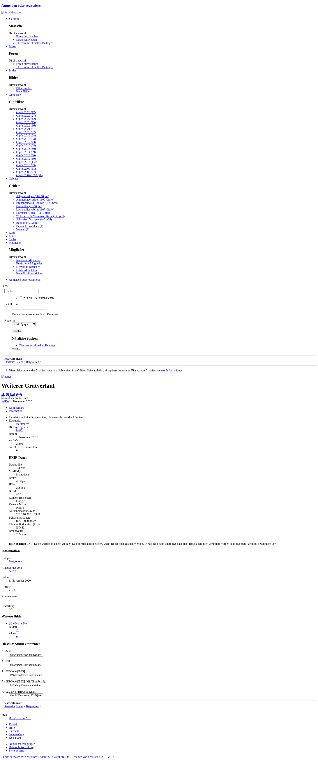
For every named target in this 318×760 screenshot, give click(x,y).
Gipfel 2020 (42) (26, 132)
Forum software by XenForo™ (35, 756)
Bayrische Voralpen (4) (29, 226)
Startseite (14, 18)
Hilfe (12, 727)
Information (15, 411)
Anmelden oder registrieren (22, 5)
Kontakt (13, 724)
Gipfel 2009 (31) (26, 168)
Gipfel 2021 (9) (25, 128)
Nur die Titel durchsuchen (38, 297)
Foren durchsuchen (27, 36)
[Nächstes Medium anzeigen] (21, 394)
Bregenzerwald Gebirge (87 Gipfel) (37, 202)
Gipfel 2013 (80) (26, 155)
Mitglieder (15, 242)
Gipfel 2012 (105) (26, 158)
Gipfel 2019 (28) (26, 135)
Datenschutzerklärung (21, 747)
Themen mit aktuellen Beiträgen (34, 43)
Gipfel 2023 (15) (26, 122)
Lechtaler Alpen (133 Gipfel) (33, 212)
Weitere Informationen (170, 370)
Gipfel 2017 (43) (26, 142)
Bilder (12, 70)
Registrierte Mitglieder (29, 263)
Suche (12, 239)
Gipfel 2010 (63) (26, 165)
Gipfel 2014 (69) (26, 152)
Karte (12, 232)
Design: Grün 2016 (20, 718)
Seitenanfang (16, 734)
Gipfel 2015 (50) (26, 148)
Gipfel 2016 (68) (26, 145)
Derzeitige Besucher (28, 266)
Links (12, 236)
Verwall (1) (22, 229)
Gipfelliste (15, 94)
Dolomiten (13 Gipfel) (29, 206)
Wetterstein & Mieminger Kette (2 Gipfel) (40, 216)
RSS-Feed (15, 737)
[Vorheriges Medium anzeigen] (17, 394)
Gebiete (13, 178)
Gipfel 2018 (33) (26, 138)
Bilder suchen (24, 88)
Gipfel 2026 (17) (26, 112)
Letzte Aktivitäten (26, 39)
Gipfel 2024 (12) (26, 118)
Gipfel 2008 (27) (26, 171)
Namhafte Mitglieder (28, 260)
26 (17, 630)
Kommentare (16, 407)
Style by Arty (16, 750)
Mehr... (16, 348)
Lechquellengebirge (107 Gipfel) (35, 209)
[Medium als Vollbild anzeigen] (8, 394)
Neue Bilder (23, 91)
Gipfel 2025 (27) (26, 115)
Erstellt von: (11, 304)
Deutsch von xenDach (93, 756)
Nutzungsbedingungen (22, 743)
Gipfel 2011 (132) (26, 162)
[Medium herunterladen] (3, 394)
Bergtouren (22, 423)
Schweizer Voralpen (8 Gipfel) (34, 219)
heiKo (5, 401)
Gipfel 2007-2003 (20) (29, 175)
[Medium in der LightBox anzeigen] (12, 394)
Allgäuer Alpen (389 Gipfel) (32, 196)
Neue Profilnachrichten (29, 273)
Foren (12, 46)
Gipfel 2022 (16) (26, 125)
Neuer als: (10, 320)
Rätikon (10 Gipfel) (27, 222)
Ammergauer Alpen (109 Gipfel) (35, 199)
